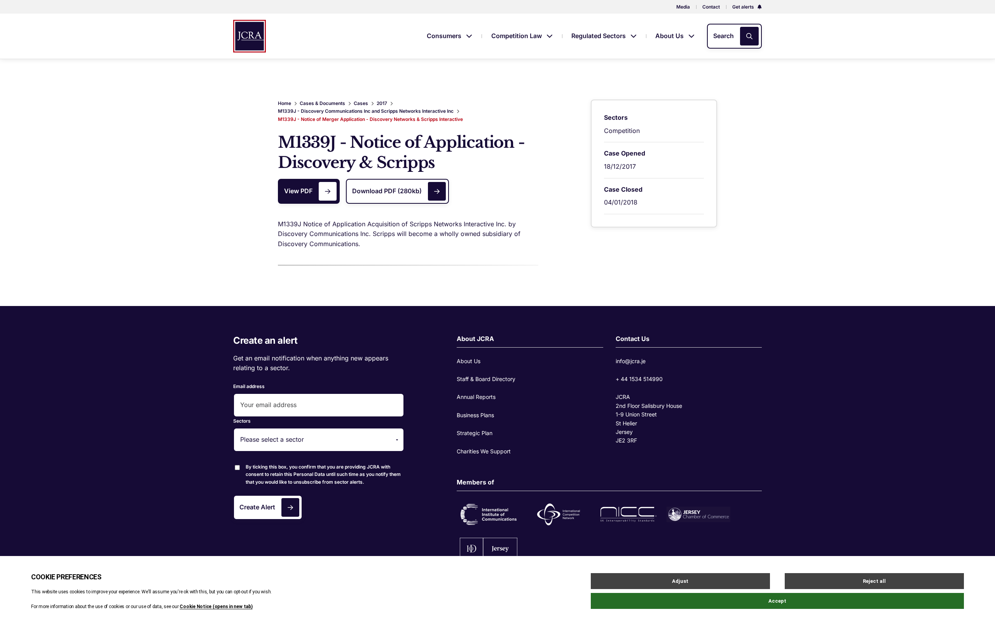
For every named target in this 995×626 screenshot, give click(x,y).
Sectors (242, 421)
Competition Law (517, 36)
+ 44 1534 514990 (639, 379)
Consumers (445, 36)
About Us (670, 36)
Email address (249, 386)
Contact (711, 7)
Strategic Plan (474, 433)
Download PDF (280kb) (387, 191)
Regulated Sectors (599, 36)
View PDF (298, 191)
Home (284, 103)
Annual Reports (476, 396)
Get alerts (743, 7)
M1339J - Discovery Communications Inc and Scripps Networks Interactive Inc (366, 111)
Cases (361, 103)
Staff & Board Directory (486, 379)
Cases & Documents (322, 103)
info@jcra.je (631, 361)
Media (683, 7)
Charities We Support (484, 451)
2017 (382, 103)
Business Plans (475, 415)
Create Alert (257, 507)
